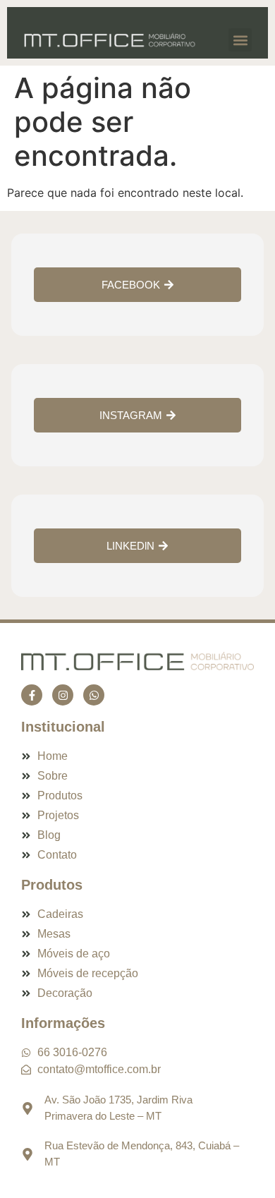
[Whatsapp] (93, 695)
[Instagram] (62, 695)
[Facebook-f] (31, 695)
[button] (240, 40)
